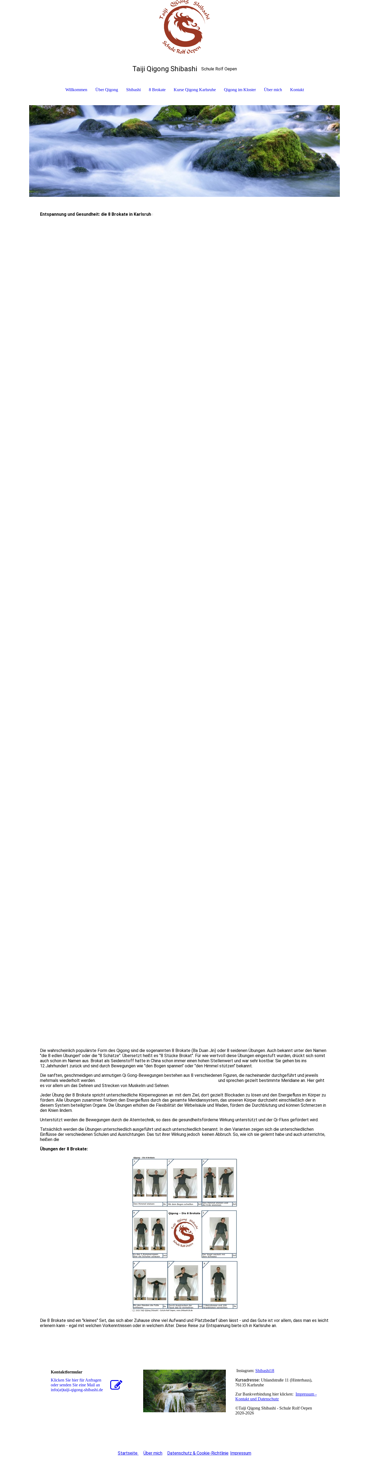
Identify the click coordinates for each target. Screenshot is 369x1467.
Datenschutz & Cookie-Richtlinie (198, 1453)
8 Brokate (157, 89)
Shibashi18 (264, 1370)
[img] (184, 27)
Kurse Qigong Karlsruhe (195, 89)
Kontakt (297, 89)
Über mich (273, 89)
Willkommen (76, 89)
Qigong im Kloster (240, 89)
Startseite (128, 1453)
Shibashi (133, 89)
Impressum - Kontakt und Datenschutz (276, 1396)
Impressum (240, 1453)
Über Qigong (106, 89)
